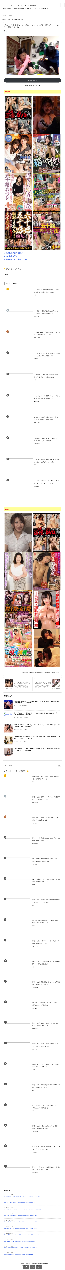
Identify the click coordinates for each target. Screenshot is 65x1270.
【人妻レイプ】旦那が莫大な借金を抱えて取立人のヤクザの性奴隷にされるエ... (46, 819)
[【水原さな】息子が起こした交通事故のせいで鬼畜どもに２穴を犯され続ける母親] (20, 319)
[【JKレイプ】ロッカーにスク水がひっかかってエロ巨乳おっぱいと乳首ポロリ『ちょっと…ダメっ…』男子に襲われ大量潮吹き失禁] (17, 1010)
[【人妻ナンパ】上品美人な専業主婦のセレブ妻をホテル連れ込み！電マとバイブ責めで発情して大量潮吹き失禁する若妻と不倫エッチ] (17, 1072)
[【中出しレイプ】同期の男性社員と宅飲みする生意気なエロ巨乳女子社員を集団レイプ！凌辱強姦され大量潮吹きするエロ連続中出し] (17, 969)
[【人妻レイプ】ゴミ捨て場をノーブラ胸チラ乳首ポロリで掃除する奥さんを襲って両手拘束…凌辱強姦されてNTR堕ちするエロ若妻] (17, 1031)
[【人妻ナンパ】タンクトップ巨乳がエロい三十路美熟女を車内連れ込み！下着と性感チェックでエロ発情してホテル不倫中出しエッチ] (17, 1175)
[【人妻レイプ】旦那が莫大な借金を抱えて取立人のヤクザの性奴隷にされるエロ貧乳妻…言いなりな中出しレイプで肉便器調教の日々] (17, 825)
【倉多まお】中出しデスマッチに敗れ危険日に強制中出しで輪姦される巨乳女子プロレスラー (22, 1234)
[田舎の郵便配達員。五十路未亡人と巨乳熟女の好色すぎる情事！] (47, 115)
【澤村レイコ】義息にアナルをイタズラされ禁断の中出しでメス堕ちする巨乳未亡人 (20, 1202)
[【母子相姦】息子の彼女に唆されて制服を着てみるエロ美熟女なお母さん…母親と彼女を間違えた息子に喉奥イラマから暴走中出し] (17, 887)
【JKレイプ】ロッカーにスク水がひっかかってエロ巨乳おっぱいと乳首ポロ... (46, 1004)
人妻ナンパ (41, 672)
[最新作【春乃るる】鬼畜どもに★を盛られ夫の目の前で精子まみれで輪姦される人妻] (20, 425)
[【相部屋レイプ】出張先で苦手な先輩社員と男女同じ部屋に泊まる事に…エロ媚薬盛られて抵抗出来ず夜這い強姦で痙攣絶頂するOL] (20, 383)
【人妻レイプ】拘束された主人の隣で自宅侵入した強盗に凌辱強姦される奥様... (46, 1127)
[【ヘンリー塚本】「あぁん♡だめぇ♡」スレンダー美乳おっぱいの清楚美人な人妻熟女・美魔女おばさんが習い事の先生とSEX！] (17, 1113)
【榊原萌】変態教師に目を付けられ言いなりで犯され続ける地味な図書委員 (18, 1254)
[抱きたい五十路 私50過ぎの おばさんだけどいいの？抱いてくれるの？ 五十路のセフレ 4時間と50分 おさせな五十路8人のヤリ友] (18, 191)
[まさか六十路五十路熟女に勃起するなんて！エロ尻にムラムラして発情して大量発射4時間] (18, 230)
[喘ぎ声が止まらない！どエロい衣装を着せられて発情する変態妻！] (18, 532)
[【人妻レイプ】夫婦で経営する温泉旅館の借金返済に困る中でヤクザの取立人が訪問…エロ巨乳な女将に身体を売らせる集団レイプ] (17, 908)
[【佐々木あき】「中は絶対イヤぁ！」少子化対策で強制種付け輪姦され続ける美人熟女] (20, 404)
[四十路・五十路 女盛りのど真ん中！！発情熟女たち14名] (18, 609)
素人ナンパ (53, 672)
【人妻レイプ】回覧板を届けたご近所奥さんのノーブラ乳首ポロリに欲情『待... (46, 1045)
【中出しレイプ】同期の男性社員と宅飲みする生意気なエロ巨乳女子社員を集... (46, 963)
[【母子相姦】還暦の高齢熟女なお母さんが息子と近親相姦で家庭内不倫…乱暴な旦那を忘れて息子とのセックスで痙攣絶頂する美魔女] (17, 867)
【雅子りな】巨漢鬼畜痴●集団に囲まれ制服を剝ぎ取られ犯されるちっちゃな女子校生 (20, 1221)
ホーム (5, 15)
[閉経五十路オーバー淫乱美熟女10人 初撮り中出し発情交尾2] (47, 570)
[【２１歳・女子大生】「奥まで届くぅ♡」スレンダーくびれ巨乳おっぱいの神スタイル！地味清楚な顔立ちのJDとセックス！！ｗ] (20, 489)
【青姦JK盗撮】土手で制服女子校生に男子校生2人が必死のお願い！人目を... (45, 778)
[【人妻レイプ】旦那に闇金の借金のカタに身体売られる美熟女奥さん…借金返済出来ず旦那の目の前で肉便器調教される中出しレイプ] (17, 990)
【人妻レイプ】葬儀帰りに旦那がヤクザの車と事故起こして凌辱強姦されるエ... (46, 798)
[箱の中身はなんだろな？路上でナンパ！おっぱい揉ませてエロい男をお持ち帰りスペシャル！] (47, 153)
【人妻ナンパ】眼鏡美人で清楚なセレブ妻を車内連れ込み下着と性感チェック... (46, 839)
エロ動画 (10, 15)
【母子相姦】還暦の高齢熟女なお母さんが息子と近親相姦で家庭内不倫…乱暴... (46, 860)
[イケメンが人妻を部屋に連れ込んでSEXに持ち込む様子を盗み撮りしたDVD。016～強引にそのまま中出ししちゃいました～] (18, 115)
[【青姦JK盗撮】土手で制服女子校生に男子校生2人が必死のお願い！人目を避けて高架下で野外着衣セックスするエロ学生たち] (20, 340)
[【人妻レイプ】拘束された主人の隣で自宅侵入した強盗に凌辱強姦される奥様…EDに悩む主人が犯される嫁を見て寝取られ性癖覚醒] (20, 361)
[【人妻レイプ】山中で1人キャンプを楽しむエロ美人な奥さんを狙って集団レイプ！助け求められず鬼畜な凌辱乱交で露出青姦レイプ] (17, 949)
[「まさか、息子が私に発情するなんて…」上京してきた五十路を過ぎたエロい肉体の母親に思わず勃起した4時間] (47, 230)
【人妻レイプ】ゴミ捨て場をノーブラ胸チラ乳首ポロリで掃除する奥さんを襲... (46, 1024)
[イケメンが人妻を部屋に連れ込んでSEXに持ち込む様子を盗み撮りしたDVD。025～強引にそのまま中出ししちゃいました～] (47, 532)
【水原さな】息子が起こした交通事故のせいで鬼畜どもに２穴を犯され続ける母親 (19, 1241)
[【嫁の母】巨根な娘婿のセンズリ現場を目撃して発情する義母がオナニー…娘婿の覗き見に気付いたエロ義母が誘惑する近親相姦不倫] (20, 468)
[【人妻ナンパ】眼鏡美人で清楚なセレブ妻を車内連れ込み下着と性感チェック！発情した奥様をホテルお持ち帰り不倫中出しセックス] (20, 298)
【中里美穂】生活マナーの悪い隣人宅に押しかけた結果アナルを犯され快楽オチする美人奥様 (22, 1196)
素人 (49, 672)
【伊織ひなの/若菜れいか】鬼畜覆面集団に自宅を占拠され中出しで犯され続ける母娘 (20, 1228)
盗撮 (46, 672)
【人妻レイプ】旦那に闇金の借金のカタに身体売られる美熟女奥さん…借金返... (46, 983)
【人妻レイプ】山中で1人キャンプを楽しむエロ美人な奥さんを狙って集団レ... (45, 942)
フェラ (36, 672)
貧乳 (58, 672)
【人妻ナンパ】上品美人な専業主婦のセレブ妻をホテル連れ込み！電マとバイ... (46, 1065)
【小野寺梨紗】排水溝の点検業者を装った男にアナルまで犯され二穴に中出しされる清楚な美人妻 (22, 1209)
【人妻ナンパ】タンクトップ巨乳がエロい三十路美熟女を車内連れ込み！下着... (46, 1168)
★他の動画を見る (11, 256)
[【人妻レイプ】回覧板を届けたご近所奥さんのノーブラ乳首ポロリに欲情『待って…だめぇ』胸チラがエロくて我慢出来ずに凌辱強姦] (17, 1052)
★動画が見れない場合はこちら (16, 259)
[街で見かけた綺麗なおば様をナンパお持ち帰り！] (47, 191)
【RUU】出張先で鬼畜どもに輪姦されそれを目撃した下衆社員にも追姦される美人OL (21, 1247)
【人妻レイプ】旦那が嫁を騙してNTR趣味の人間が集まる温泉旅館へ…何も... (46, 1086)
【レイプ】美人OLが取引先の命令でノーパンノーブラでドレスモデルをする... (46, 1148)
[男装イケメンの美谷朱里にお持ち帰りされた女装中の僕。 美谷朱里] (18, 153)
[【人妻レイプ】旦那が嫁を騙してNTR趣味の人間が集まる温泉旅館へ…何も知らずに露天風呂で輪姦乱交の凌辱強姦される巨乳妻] (17, 1093)
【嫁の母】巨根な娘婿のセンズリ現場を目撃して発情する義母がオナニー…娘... (46, 921)
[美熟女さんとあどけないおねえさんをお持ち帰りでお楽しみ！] (47, 647)
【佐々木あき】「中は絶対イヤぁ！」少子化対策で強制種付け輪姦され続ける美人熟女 (20, 1215)
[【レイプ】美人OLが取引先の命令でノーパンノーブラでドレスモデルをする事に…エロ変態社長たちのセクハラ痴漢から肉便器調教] (17, 1154)
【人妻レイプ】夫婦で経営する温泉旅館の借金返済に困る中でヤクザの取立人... (46, 901)
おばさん (32, 672)
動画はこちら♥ (32, 80)
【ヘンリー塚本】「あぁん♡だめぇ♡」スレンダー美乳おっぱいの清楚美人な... (46, 1107)
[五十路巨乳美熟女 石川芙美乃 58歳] (18, 570)
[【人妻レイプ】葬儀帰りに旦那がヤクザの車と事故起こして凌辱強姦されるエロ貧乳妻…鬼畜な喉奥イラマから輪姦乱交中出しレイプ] (17, 805)
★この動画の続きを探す (13, 253)
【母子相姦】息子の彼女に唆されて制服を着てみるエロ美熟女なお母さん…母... (46, 880)
